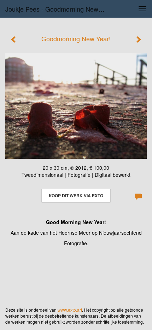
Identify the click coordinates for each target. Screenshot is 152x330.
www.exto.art (70, 310)
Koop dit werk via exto (76, 195)
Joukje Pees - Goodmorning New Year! (57, 8)
